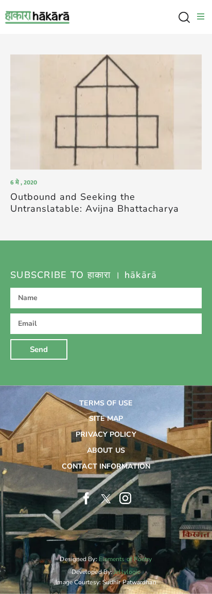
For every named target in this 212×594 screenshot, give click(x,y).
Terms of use (105, 403)
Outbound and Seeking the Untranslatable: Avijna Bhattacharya (94, 203)
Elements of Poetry (125, 559)
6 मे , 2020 (23, 182)
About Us (106, 450)
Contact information (106, 466)
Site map (106, 418)
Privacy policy (106, 434)
